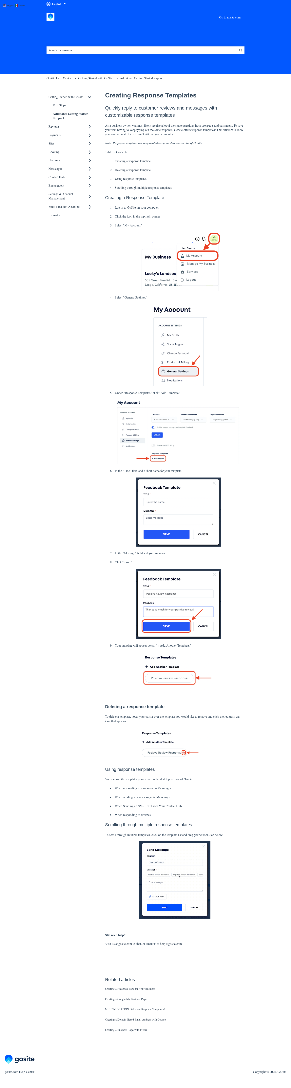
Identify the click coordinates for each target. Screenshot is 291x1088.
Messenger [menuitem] (55, 168)
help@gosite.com (171, 944)
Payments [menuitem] (54, 135)
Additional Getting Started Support (142, 78)
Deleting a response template (133, 170)
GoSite (131, 207)
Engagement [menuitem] (56, 185)
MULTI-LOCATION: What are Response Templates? (135, 1009)
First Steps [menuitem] (59, 105)
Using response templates (130, 178)
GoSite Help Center (59, 78)
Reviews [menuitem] (53, 126)
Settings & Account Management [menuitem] (60, 196)
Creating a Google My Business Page (125, 999)
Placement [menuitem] (54, 160)
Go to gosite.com (230, 17)
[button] (90, 97)
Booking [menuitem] (53, 152)
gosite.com (125, 944)
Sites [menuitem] (51, 143)
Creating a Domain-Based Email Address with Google (135, 1019)
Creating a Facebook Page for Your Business (130, 989)
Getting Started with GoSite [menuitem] (65, 97)
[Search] (240, 50)
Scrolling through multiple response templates (143, 187)
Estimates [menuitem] (54, 215)
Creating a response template (133, 161)
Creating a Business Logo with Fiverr (126, 1030)
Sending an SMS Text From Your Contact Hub (152, 806)
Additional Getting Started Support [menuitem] (70, 115)
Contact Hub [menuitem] (56, 177)
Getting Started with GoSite (95, 78)
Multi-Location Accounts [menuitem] (64, 206)
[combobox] (142, 50)
